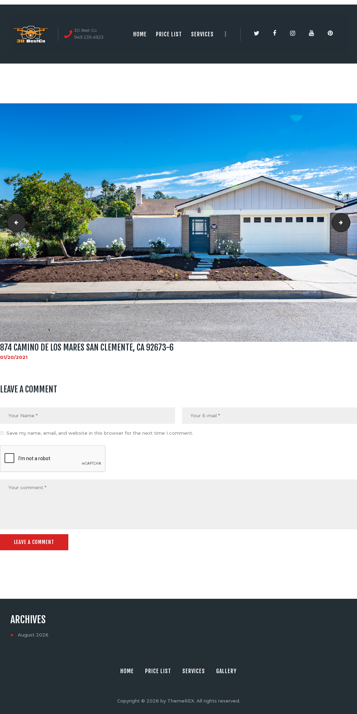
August (33, 635)
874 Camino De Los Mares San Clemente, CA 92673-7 (14, 222)
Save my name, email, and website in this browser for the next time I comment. (99, 433)
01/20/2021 (14, 357)
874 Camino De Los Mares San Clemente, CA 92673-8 (347, 222)
